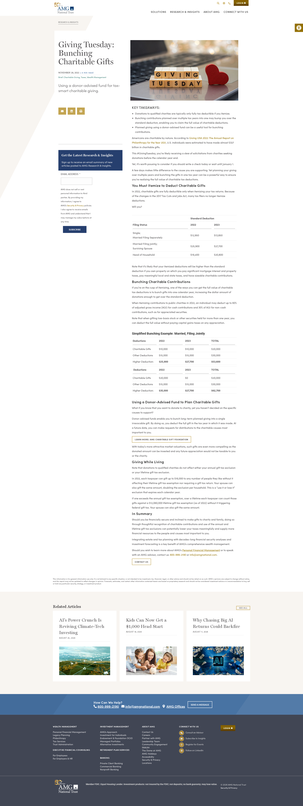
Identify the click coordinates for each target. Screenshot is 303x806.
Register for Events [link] (195, 744)
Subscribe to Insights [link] (195, 738)
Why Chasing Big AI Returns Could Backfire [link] (216, 623)
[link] (299, 28)
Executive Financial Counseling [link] (71, 749)
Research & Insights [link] (68, 22)
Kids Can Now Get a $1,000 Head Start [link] (146, 623)
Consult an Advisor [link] (194, 732)
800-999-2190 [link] (178, 554)
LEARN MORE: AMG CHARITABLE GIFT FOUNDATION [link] (161, 439)
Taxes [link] (83, 77)
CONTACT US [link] (141, 561)
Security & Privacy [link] (75, 205)
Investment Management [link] (114, 726)
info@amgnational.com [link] (203, 554)
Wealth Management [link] (96, 77)
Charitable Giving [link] (72, 77)
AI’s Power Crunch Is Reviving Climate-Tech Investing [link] (81, 626)
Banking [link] (105, 757)
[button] (224, 3)
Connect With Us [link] (189, 726)
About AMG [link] (148, 726)
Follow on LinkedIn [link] (194, 750)
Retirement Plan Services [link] (115, 749)
